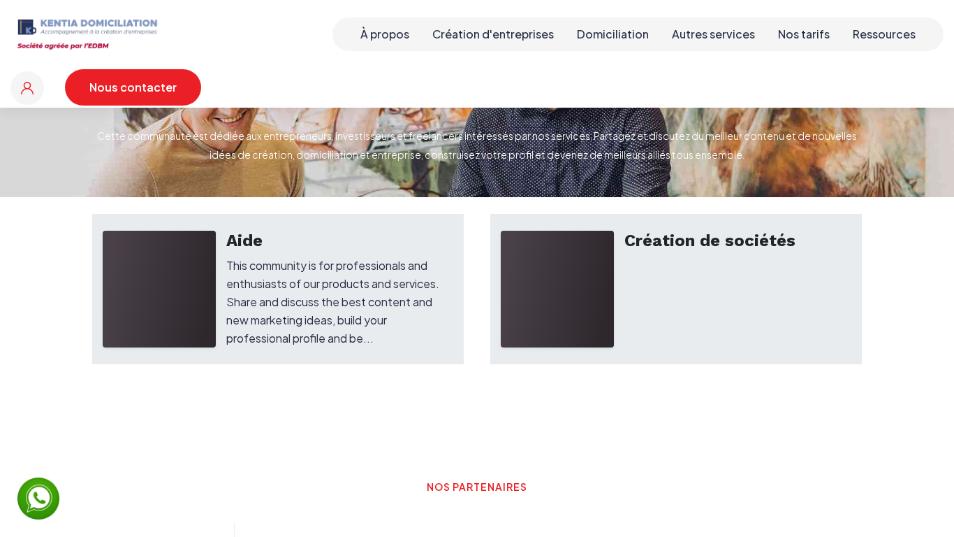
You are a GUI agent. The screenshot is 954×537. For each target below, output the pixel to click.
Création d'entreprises (493, 34)
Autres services (713, 34)
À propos (384, 34)
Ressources (884, 34)
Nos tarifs (804, 34)
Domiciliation (613, 34)
